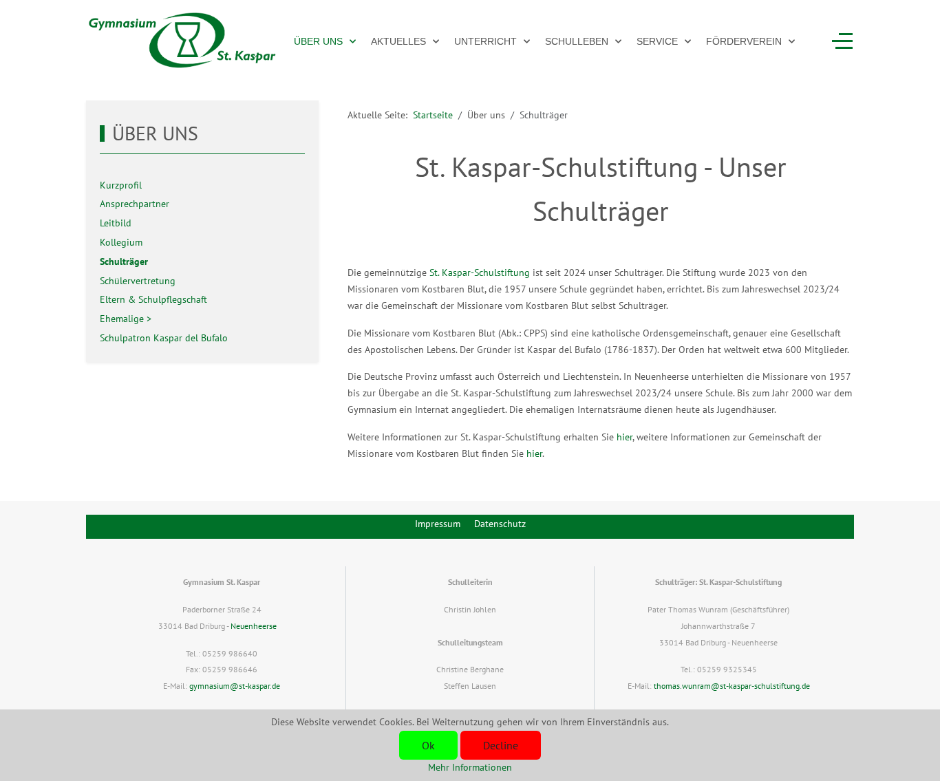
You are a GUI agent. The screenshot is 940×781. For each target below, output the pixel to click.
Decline (500, 745)
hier (624, 437)
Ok (428, 745)
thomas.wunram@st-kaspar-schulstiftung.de (732, 686)
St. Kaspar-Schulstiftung (479, 272)
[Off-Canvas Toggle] (842, 41)
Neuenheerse (254, 626)
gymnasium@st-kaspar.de (234, 686)
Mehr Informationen (470, 767)
